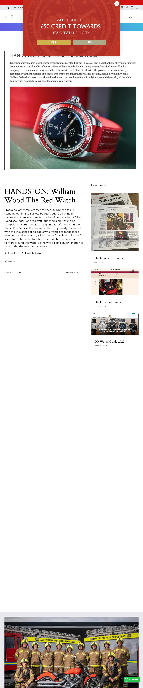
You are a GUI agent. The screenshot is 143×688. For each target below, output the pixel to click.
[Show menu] (6, 16)
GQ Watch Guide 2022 (109, 342)
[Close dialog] (116, 3)
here (38, 253)
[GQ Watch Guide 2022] (115, 324)
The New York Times (108, 258)
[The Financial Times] (115, 282)
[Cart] (137, 16)
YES (53, 42)
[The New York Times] (115, 222)
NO (90, 42)
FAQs (7, 7)
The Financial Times (107, 302)
